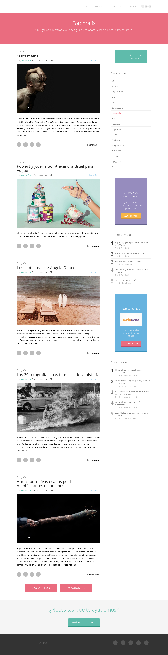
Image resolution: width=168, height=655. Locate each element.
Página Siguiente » (76, 588)
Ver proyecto (131, 343)
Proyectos (99, 6)
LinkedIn (38, 144)
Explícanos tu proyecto (84, 622)
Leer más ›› (93, 145)
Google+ (32, 144)
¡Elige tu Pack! (131, 216)
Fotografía (21, 51)
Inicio (88, 6)
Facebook (19, 144)
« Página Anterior (41, 588)
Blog (122, 6)
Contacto (132, 6)
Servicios (112, 6)
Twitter (25, 144)
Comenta (93, 60)
